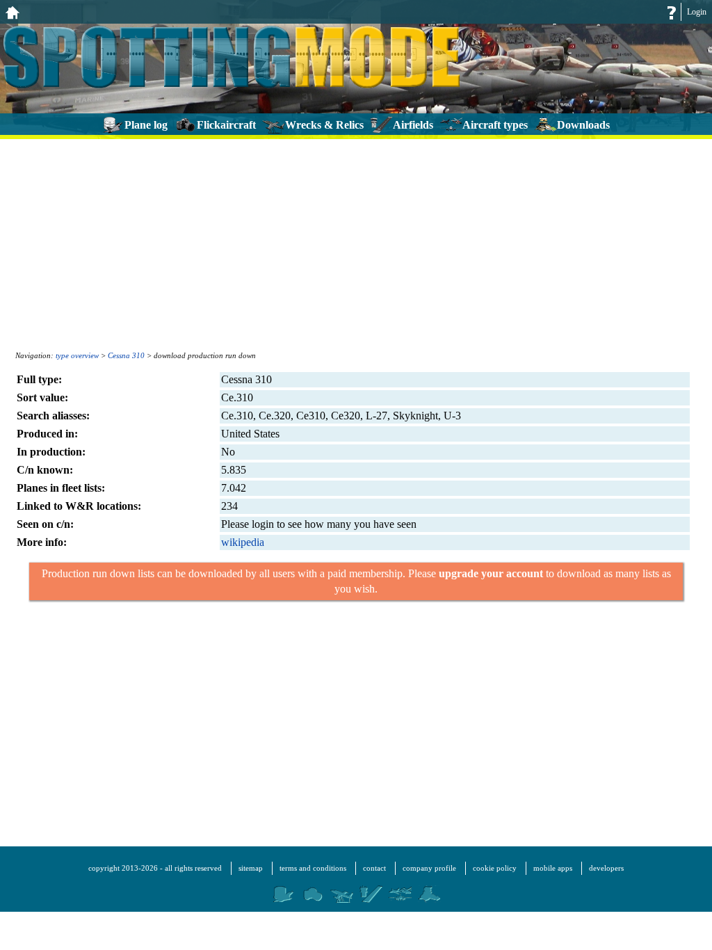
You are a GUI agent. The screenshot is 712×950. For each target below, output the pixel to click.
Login (696, 12)
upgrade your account (491, 573)
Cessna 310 (126, 355)
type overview (77, 355)
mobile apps (552, 868)
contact (374, 868)
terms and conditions (313, 868)
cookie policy (495, 868)
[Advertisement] (356, 243)
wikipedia (242, 542)
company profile (429, 868)
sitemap (250, 868)
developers (606, 868)
